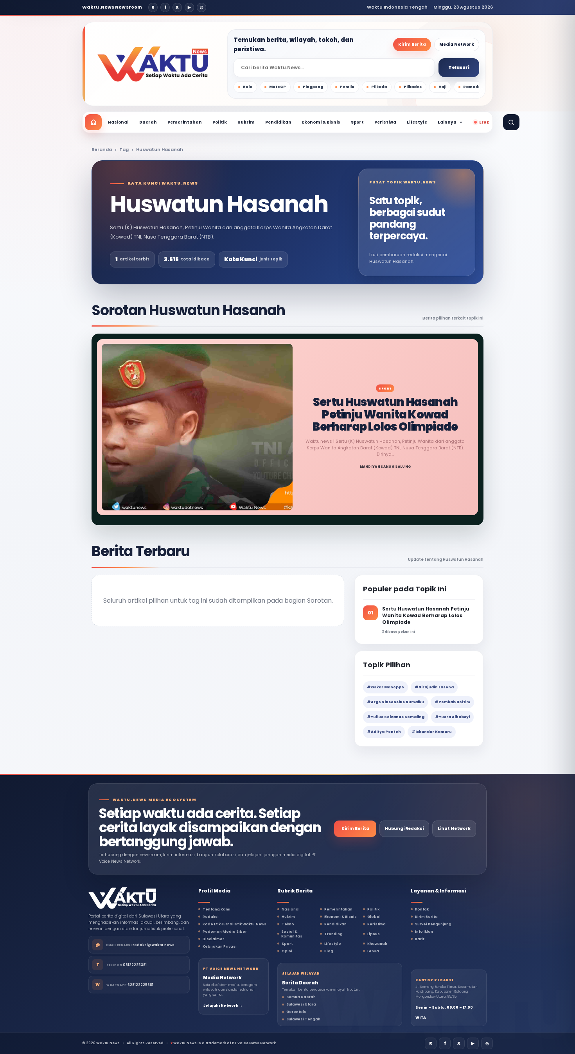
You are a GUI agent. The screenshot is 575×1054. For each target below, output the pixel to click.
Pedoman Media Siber (225, 931)
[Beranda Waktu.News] (152, 64)
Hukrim (246, 122)
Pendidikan (278, 122)
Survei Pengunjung (433, 924)
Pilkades (413, 86)
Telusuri (458, 67)
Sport (357, 122)
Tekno (288, 924)
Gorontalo (296, 1011)
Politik (219, 122)
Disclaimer (213, 939)
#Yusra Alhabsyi (452, 717)
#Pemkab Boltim (452, 702)
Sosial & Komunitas (291, 934)
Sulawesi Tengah (303, 1019)
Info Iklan (424, 931)
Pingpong (313, 86)
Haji (442, 86)
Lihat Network (454, 828)
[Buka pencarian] (511, 122)
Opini (287, 951)
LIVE (484, 122)
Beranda (102, 149)
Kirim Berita (412, 44)
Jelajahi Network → (223, 1005)
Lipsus (373, 934)
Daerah (148, 122)
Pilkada (379, 86)
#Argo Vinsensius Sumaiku (395, 702)
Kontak (422, 909)
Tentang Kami (216, 909)
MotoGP (277, 86)
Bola (247, 86)
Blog (328, 951)
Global (374, 916)
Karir (419, 939)
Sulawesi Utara (301, 1004)
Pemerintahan (184, 122)
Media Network (456, 44)
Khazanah (377, 943)
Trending (333, 934)
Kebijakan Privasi (220, 946)
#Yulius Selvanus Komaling (395, 717)
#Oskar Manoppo (385, 687)
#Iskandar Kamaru (431, 731)
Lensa (373, 951)
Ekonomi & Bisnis (321, 122)
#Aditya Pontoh (384, 731)
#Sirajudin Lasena (434, 687)
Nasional (118, 122)
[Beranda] (93, 122)
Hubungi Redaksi (404, 828)
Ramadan (473, 86)
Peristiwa (385, 122)
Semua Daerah (301, 997)
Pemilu (347, 86)
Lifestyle (417, 122)
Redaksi (211, 916)
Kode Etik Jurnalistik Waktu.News (234, 924)
